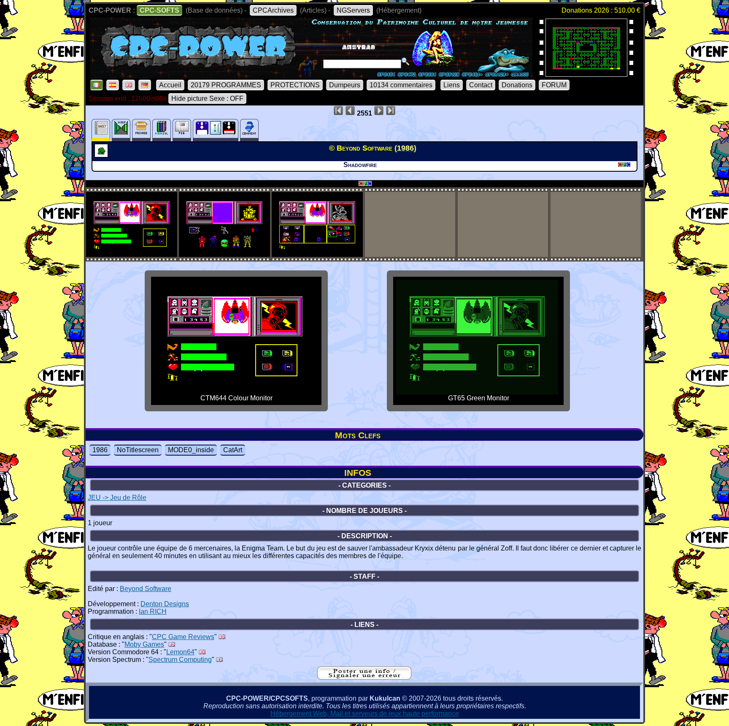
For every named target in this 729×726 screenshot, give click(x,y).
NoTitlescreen (138, 449)
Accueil (170, 85)
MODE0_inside (191, 449)
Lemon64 (180, 652)
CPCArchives (273, 10)
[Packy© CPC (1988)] (586, 74)
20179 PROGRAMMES (226, 85)
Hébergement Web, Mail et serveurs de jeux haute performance (364, 713)
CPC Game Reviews (183, 636)
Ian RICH (153, 611)
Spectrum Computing (180, 659)
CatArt (232, 449)
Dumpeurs (344, 85)
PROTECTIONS (295, 85)
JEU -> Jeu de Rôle (117, 497)
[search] (405, 61)
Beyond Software (145, 588)
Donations (517, 85)
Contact (480, 85)
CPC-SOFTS (159, 10)
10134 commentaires (401, 85)
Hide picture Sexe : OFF (207, 98)
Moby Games (144, 644)
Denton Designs (164, 603)
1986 (100, 449)
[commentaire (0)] (249, 130)
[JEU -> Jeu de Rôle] (102, 155)
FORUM (554, 85)
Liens (451, 85)
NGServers (353, 10)
